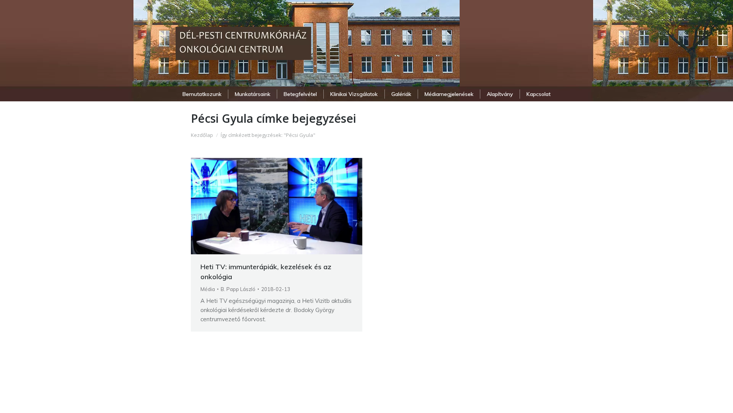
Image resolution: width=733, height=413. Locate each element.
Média (207, 289)
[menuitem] (202, 94)
